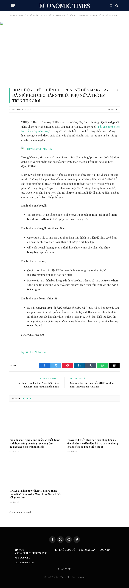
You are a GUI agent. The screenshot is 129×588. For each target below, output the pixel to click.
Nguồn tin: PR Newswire (35, 352)
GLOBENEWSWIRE (24, 562)
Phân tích (64, 569)
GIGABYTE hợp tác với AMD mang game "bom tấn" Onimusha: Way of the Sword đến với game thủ (35, 494)
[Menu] (13, 5)
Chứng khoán (87, 549)
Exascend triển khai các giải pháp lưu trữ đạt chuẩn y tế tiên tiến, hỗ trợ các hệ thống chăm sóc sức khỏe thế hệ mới (92, 443)
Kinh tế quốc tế (65, 549)
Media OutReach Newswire (31, 553)
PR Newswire (17, 109)
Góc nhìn (104, 549)
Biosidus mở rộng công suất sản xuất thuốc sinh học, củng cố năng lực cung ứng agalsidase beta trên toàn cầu (34, 443)
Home (12, 15)
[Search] (116, 5)
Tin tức (19, 549)
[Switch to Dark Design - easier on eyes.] (111, 5)
